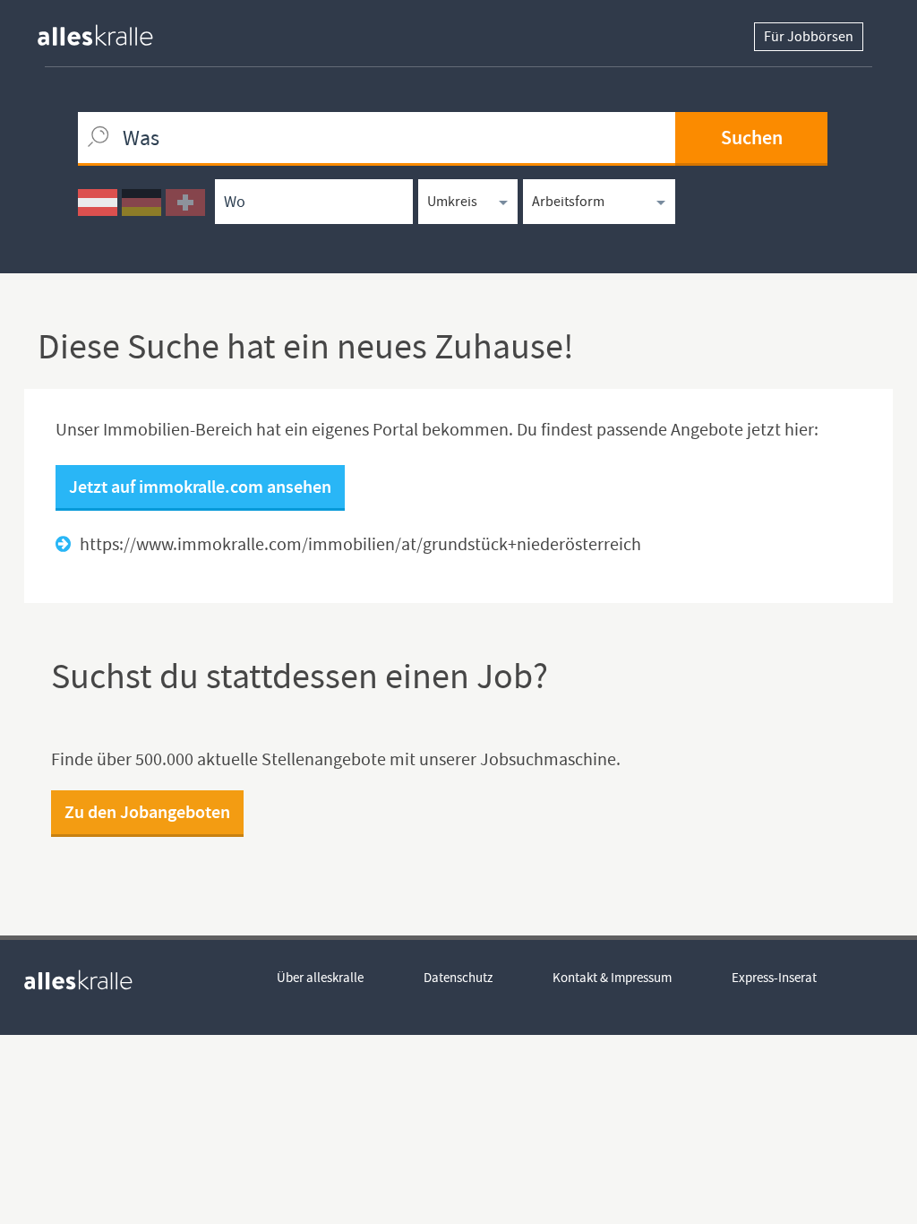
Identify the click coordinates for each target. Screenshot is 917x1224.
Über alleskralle (320, 978)
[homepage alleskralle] (109, 30)
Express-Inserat (774, 978)
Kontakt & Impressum (612, 978)
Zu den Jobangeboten (147, 811)
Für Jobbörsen (808, 37)
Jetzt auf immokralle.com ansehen (200, 486)
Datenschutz (458, 978)
